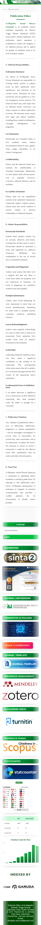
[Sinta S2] (20, 590)
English (7, 537)
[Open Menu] (2, 2)
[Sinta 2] (20, 563)
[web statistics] (19, 783)
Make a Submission (18, 645)
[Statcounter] (20, 778)
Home (4, 9)
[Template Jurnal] (20, 668)
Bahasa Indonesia (10, 530)
